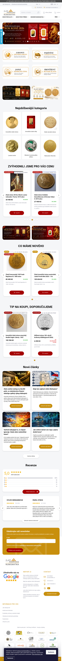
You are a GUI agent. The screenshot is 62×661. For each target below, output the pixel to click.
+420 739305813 (51, 583)
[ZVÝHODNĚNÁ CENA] (17, 182)
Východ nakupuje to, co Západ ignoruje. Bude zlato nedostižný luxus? (31, 586)
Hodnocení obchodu (8, 610)
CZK (55, 4)
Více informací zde (37, 654)
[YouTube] (49, 588)
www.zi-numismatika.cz (24, 651)
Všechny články (31, 456)
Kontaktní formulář (52, 593)
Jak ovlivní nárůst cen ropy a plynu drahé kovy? (31, 591)
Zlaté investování (21, 627)
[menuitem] (8, 17)
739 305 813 (50, 580)
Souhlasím (51, 652)
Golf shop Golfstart (31, 627)
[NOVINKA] (45, 261)
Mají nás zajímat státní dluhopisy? (31, 581)
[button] (3, 33)
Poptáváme (5, 619)
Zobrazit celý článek (16, 405)
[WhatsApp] (45, 588)
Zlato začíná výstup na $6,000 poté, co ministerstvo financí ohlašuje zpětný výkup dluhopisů (31, 577)
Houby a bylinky (41, 627)
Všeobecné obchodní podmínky (19, 4)
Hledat (38, 12)
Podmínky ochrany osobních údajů (11, 613)
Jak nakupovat (6, 4)
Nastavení (10, 658)
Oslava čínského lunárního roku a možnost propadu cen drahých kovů (31, 596)
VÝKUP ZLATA (6, 621)
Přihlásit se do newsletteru (14, 550)
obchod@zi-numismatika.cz (51, 576)
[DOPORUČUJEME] (17, 322)
